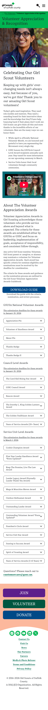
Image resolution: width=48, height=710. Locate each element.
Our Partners (24, 652)
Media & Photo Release (24, 660)
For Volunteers (10, 13)
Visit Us (24, 643)
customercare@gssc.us (17, 574)
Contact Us (24, 639)
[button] (38, 6)
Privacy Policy (24, 668)
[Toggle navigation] (44, 6)
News (24, 647)
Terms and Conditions (24, 664)
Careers (24, 656)
